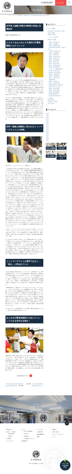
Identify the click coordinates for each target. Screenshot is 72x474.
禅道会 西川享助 (53, 83)
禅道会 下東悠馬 (53, 59)
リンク (54, 436)
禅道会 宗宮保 (53, 81)
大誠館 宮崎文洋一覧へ (22, 375)
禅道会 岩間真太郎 (54, 65)
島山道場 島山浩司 (54, 72)
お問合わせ (61, 2)
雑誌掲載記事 (40, 434)
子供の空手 (26, 433)
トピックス (49, 28)
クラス (23, 429)
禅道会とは (9, 429)
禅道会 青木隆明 (53, 92)
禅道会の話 (50, 34)
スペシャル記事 (53, 37)
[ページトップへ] (67, 423)
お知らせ (50, 103)
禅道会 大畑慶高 (53, 45)
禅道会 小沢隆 (52, 43)
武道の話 (50, 32)
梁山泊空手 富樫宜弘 (54, 95)
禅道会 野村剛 (53, 54)
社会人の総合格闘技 (28, 431)
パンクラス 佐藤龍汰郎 (55, 68)
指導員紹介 (24, 441)
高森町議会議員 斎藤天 (55, 84)
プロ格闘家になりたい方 (29, 438)
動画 (38, 436)
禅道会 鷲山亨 (53, 61)
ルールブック (10, 441)
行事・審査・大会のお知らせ (55, 31)
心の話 (49, 98)
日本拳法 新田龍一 (54, 51)
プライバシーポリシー (58, 434)
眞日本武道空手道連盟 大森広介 (57, 47)
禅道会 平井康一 (53, 58)
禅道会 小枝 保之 (53, 56)
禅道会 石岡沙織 (53, 88)
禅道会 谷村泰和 (53, 52)
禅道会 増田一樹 (53, 63)
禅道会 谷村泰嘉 (53, 76)
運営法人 (54, 429)
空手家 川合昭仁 (53, 70)
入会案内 (9, 438)
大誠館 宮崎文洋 (53, 93)
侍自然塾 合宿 (51, 101)
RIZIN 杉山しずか (53, 86)
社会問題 (50, 99)
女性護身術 (26, 436)
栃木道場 (10, 436)
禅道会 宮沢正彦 (53, 90)
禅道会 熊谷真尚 (53, 67)
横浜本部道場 (11, 433)
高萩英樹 (51, 79)
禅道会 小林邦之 (53, 77)
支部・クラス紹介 (11, 431)
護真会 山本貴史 (53, 42)
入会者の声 (40, 431)
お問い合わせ (36, 413)
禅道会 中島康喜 (53, 74)
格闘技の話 (50, 39)
